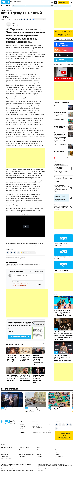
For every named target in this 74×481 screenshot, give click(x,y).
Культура (39, 456)
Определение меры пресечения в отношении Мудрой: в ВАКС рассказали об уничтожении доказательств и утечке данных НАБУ (61, 169)
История (57, 449)
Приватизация (4, 456)
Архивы (22, 424)
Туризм (57, 454)
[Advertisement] (25, 158)
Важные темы (6, 5)
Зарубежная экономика (25, 449)
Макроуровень (4, 452)
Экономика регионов (6, 458)
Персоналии (22, 456)
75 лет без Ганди (59, 151)
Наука (38, 447)
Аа (56, 2)
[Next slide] (72, 6)
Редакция (22, 426)
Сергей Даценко (17, 25)
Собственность (59, 456)
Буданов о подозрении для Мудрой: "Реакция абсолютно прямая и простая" (60, 179)
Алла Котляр (6, 409)
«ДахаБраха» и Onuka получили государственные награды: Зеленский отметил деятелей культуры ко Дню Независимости (63, 335)
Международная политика (7, 449)
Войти (51, 2)
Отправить (39, 284)
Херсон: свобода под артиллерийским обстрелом (60, 114)
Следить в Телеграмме (21, 336)
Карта (21, 435)
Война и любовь (58, 106)
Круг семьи (57, 452)
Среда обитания (41, 452)
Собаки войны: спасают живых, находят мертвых (61, 127)
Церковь (39, 454)
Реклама (22, 428)
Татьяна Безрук (30, 411)
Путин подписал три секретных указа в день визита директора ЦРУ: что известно (61, 207)
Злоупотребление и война (59, 120)
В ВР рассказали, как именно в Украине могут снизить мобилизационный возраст (61, 197)
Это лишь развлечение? (61, 144)
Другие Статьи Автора (62, 232)
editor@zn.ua (35, 433)
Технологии (40, 449)
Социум (57, 447)
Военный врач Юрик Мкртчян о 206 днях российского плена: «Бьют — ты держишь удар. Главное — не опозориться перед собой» (60, 137)
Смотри (57, 294)
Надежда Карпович (55, 409)
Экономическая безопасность (26, 454)
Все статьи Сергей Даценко (16, 258)
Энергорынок (4, 454)
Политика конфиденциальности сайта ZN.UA (62, 475)
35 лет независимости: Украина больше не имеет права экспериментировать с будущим (61, 188)
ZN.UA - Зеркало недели (63, 78)
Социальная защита (24, 447)
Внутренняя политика (6, 447)
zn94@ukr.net (50, 430)
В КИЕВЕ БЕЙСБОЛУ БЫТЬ (62, 270)
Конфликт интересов (24, 452)
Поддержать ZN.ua (63, 2)
